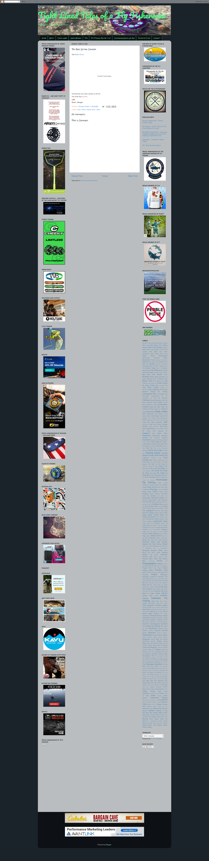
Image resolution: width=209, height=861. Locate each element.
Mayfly (155, 533)
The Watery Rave (151, 678)
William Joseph (156, 717)
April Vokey (163, 351)
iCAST (144, 508)
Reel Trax (164, 579)
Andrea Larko (150, 349)
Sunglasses (146, 639)
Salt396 (156, 595)
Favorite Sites (144, 38)
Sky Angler (164, 613)
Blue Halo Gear (148, 374)
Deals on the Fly (161, 416)
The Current (164, 662)
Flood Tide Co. (147, 462)
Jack (162, 510)
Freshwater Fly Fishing (154, 481)
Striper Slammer (147, 637)
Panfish (144, 554)
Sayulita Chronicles (148, 603)
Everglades (157, 437)
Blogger (108, 845)
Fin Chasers (146, 446)
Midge (144, 536)
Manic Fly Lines (158, 531)
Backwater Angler (160, 358)
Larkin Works (146, 523)
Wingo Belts (164, 717)
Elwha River (162, 433)
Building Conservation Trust (149, 383)
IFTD (148, 508)
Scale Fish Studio (161, 603)
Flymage (152, 477)
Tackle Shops (152, 645)
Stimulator (150, 630)
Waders (159, 704)
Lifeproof (145, 527)
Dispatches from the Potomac (155, 420)
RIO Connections (150, 582)
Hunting (164, 506)
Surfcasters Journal (148, 641)
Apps (155, 351)
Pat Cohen (154, 554)
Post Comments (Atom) (89, 180)
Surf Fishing (163, 639)
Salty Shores (163, 601)
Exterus (164, 437)
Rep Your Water (153, 580)
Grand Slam (163, 492)
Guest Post (146, 496)
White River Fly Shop (149, 715)
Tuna (147, 695)
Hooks (146, 506)
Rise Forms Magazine (161, 582)
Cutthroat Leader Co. (154, 409)
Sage (152, 593)
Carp (152, 385)
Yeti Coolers (157, 725)
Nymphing (145, 550)
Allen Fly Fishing (154, 347)
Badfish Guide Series (152, 362)
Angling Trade (147, 351)
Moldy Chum (79, 54)
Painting (164, 552)
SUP (157, 639)
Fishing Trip (162, 455)
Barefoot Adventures (161, 364)
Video (98, 109)
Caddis (159, 383)
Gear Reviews (75, 38)
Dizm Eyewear (156, 422)
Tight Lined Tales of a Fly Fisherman (102, 15)
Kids (157, 517)
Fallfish (165, 440)
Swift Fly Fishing (152, 643)
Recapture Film (155, 572)
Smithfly (165, 615)
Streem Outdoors (162, 632)
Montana (153, 538)
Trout (159, 691)
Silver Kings (159, 611)
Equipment (146, 435)
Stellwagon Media (162, 628)
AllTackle (164, 347)
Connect (157, 38)
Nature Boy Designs (159, 542)
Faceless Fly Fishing (157, 440)
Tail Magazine (152, 647)
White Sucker (160, 715)
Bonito (152, 377)
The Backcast (161, 658)
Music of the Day (162, 538)
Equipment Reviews (160, 435)
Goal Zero (160, 489)
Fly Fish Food (160, 464)
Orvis (160, 550)
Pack (158, 552)
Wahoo (149, 706)
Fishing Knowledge (154, 450)
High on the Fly (148, 504)
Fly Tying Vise (156, 475)
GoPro (83, 109)
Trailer (144, 691)
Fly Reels (155, 471)
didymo (144, 420)
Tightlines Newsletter (156, 687)
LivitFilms (145, 529)
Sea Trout (164, 607)
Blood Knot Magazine (148, 372)
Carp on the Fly (161, 385)
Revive (161, 580)
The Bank (156, 660)
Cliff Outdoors (162, 398)
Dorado (144, 426)
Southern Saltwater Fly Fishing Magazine (156, 621)
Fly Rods (163, 471)
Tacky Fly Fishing (162, 645)
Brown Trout (147, 381)
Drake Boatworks (154, 426)
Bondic (165, 374)
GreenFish (164, 494)
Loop (144, 531)
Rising (155, 585)
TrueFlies (161, 693)
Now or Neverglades (160, 548)
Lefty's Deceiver (147, 525)
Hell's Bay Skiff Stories (149, 502)
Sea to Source (156, 607)
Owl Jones (151, 552)
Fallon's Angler (146, 442)
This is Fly (157, 683)
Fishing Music (153, 453)
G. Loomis (151, 485)
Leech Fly (164, 523)
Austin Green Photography (154, 356)
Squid (165, 626)
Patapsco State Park (149, 557)
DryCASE (157, 428)
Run (148, 593)
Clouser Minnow (155, 400)
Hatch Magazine (162, 500)
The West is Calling (162, 678)
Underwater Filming (158, 698)
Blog (156, 370)
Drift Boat (163, 426)
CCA (161, 389)
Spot (162, 626)
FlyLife (147, 477)
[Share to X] (111, 107)
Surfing (159, 641)
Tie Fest (164, 685)
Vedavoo (164, 702)
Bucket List (160, 381)
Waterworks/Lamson (160, 708)
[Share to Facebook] (113, 107)
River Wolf (158, 587)
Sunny (153, 639)
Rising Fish (160, 585)
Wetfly (155, 713)
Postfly (154, 568)
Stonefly (164, 630)
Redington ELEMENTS (149, 576)
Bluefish (159, 374)
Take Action (161, 647)
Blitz (152, 370)
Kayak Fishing (153, 515)
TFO (152, 656)
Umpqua (159, 695)
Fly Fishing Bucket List (101, 38)
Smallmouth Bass (156, 615)
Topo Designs (151, 689)
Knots (157, 519)
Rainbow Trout (161, 570)
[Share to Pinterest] (115, 107)
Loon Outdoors (161, 529)
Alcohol (144, 347)
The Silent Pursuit (152, 674)
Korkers (161, 519)
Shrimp (152, 611)
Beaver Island (151, 368)
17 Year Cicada (151, 343)
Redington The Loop (155, 578)
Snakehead (146, 618)
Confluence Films (151, 404)
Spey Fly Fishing (153, 626)
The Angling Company (149, 658)
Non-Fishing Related (160, 544)
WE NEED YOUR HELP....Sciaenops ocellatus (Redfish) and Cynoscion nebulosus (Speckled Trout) (154, 133)
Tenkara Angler (162, 654)
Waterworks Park (147, 708)
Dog (150, 424)
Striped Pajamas (158, 635)
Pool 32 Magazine (162, 566)
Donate (164, 424)
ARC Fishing (155, 354)
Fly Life (148, 468)
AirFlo (160, 345)
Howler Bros (153, 506)
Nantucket (145, 542)
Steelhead (153, 628)
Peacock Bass (147, 559)
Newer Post (77, 176)
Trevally (152, 691)
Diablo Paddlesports (161, 418)
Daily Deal (150, 412)
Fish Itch (149, 448)
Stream (144, 633)
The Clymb (163, 660)
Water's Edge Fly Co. (160, 706)
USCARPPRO (162, 700)
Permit (159, 561)
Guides (153, 496)
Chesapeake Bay (149, 394)
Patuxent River (162, 556)
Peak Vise (158, 559)
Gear (79, 109)
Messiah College (162, 533)
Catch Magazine (153, 389)
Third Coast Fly (147, 683)
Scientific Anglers (161, 605)
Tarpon (158, 649)
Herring (158, 502)
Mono (147, 538)
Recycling (145, 574)
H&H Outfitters (159, 498)
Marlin (150, 533)
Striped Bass (147, 635)
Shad (144, 609)
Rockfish (164, 587)
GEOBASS (155, 487)
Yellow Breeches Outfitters (160, 723)
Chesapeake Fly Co (159, 396)
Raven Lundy (146, 572)
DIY (86, 38)
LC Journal (155, 523)
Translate (158, 738)
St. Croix (145, 628)
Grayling (145, 494)
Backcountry (146, 358)
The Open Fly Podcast (154, 672)
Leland (165, 525)
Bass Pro (152, 366)
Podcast (151, 566)
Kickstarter (152, 517)
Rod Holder (156, 589)
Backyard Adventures (161, 360)
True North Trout (153, 693)
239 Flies (159, 343)
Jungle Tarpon (158, 513)
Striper (165, 635)
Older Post (132, 176)
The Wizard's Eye (160, 681)
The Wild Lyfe (147, 681)
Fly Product (160, 468)
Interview (157, 510)
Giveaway (153, 489)
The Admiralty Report (161, 656)
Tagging (144, 647)
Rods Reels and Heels (148, 591)
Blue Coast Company (161, 372)
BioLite (149, 370)
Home (44, 38)
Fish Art (159, 446)
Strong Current (157, 637)
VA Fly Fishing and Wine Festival (151, 702)
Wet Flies (149, 713)
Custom (145, 409)
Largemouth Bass (160, 521)
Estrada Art (147, 437)
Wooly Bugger (154, 719)
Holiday (156, 504)
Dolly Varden (157, 424)
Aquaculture (146, 354)
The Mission (155, 670)
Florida (154, 462)
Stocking (158, 630)
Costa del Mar (154, 407)
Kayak (144, 515)
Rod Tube (164, 589)
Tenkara (155, 654)
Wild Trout (148, 717)
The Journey (161, 668)
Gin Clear (161, 487)
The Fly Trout (152, 666)
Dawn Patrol (151, 416)
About (52, 38)
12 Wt (144, 343)
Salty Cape (155, 601)
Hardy (150, 500)
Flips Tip (164, 460)
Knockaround (150, 519)
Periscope (151, 561)
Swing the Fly (162, 643)
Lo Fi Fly (152, 529)
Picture (159, 564)
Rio (143, 583)
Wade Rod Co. (152, 704)
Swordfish (145, 645)
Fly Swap (153, 473)
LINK (73, 99)
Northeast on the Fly (159, 546)
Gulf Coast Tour (162, 496)
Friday (160, 483)
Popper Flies (147, 568)
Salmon (164, 593)
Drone (144, 429)
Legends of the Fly (157, 525)
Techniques (158, 652)
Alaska (165, 345)
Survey (165, 641)
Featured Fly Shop (151, 444)
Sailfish (157, 593)
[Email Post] (103, 106)
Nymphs (154, 550)
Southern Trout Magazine (151, 624)
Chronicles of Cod (149, 398)
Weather (144, 711)
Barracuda (145, 366)
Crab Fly (164, 407)
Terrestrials (146, 656)
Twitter (153, 695)
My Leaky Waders (161, 540)
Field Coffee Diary (162, 444)
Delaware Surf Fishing (148, 418)
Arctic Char (163, 354)
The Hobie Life (153, 668)
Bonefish (145, 377)
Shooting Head (155, 609)
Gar (161, 485)
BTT (154, 381)
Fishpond (145, 458)
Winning (145, 719)
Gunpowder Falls (148, 498)
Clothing (145, 400)
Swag (144, 643)
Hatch (155, 500)
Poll (155, 566)
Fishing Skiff (153, 455)
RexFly (165, 580)
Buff (166, 381)
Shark (148, 609)
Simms (165, 611)
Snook (153, 618)
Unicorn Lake (146, 700)
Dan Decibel (159, 414)
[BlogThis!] (109, 107)
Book (157, 377)
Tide (160, 685)
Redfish (154, 574)
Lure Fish (149, 531)
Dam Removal (147, 414)
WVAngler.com (154, 721)
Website (151, 711)
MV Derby (151, 540)
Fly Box (151, 464)
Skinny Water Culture (150, 613)
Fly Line (153, 468)
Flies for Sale (157, 460)
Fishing (144, 450)
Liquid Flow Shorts (161, 527)
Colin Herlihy (157, 402)
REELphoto (145, 580)
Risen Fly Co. (147, 585)
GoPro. (85, 96)
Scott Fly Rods (147, 607)
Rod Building (147, 589)
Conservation (162, 404)
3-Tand (164, 343)
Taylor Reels (150, 651)
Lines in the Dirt (152, 527)
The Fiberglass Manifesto (152, 664)
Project (159, 568)
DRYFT (162, 429)
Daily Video (161, 411)
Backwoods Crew (148, 360)
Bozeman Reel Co (152, 379)
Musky (144, 540)
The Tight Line (153, 676)
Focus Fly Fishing (148, 480)
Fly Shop (145, 473)
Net (150, 544)
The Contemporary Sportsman (151, 662)
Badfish (144, 362)
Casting (155, 387)
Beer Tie (159, 368)
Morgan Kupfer (84, 106)
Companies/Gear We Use (124, 38)
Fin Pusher (153, 446)
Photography (149, 563)
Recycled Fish (163, 572)
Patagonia (163, 554)
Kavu (165, 513)
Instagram (150, 510)
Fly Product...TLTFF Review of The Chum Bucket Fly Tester (154, 127)
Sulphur (165, 637)
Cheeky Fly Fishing (158, 391)
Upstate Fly (154, 700)
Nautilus (145, 544)
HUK (160, 506)
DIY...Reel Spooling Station (151, 145)
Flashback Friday (156, 458)
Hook (161, 504)
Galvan (157, 485)
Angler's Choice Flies (161, 349)
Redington (163, 574)
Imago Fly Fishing (157, 508)
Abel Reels (154, 345)
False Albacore (156, 442)
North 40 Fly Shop (147, 546)
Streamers (152, 633)
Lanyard (149, 521)
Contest (145, 407)
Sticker (144, 630)
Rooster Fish (159, 591)
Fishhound (164, 448)
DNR (165, 422)
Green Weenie (155, 494)
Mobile (148, 536)
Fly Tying (160, 473)
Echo (153, 433)
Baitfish (152, 364)
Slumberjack (146, 615)
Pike (146, 566)
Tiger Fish (145, 687)
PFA (166, 561)
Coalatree (149, 402)
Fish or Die (157, 448)
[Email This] (107, 107)
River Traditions (150, 587)
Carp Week (62, 38)
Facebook (146, 440)
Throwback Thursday (153, 685)
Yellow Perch (147, 725)
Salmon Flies (147, 595)
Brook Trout (163, 379)
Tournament (159, 689)
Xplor (160, 721)
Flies (150, 460)
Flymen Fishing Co (161, 477)
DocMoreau (145, 424)
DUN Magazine (158, 431)
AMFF (144, 349)
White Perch (163, 713)
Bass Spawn (159, 366)
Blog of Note (163, 370)
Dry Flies (150, 429)
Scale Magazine (148, 605)
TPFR (165, 689)
